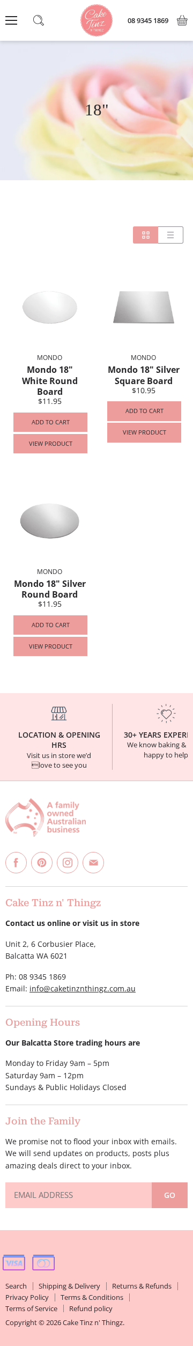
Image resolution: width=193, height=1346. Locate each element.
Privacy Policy (27, 1297)
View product (50, 443)
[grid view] (145, 235)
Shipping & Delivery (69, 1286)
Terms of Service (31, 1308)
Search (16, 1286)
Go (169, 1195)
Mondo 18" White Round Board (50, 381)
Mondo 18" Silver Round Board (50, 589)
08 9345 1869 (148, 21)
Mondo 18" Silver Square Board (144, 375)
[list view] (170, 235)
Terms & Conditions (92, 1297)
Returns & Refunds (142, 1286)
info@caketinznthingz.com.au (82, 988)
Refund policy (91, 1308)
